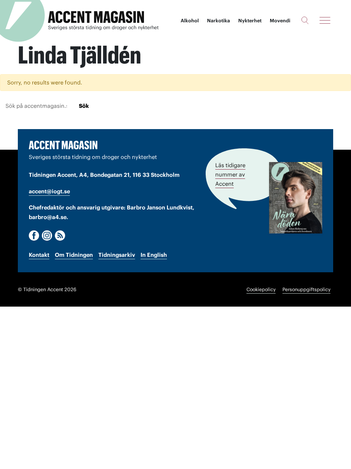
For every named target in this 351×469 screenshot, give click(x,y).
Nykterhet (250, 21)
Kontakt (39, 254)
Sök (84, 105)
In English (154, 254)
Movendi (280, 21)
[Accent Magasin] (96, 17)
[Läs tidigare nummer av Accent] (295, 197)
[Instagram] (47, 235)
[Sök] (305, 20)
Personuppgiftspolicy (306, 289)
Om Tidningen (74, 254)
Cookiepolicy (261, 289)
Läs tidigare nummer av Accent (230, 174)
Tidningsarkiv (116, 254)
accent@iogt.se (49, 191)
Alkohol (190, 21)
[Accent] (63, 145)
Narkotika (218, 21)
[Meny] (325, 20)
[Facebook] (34, 235)
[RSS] (60, 235)
